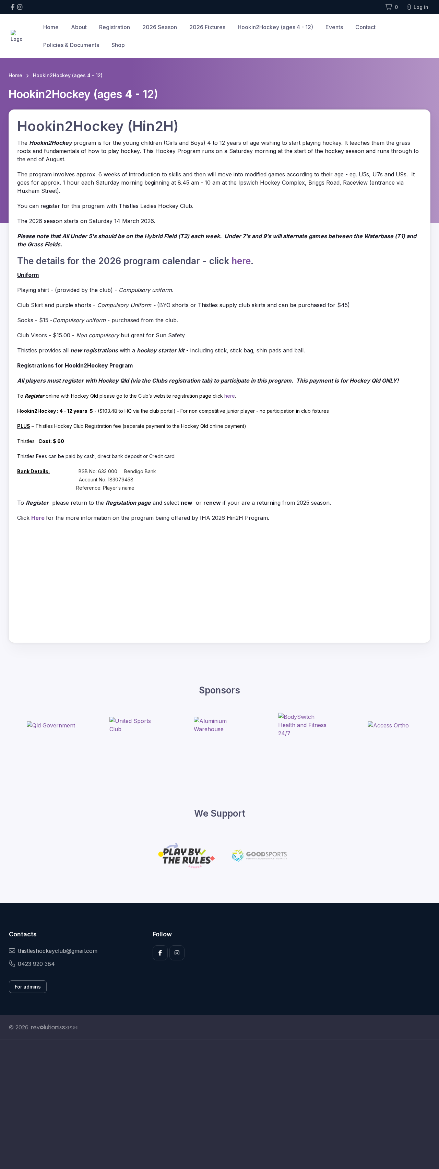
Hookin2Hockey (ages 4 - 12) (275, 27)
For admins (28, 987)
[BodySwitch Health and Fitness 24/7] (304, 725)
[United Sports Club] (135, 725)
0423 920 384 (36, 963)
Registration (114, 27)
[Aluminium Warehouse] (219, 725)
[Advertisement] (214, 1104)
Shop (118, 45)
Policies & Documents (71, 45)
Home (51, 27)
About (79, 27)
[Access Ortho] (388, 725)
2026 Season (159, 27)
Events (334, 27)
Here (38, 517)
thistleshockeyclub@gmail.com (57, 950)
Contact (365, 27)
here (241, 261)
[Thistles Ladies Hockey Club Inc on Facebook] (12, 7)
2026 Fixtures (207, 27)
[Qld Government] (51, 725)
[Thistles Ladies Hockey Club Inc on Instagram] (19, 7)
